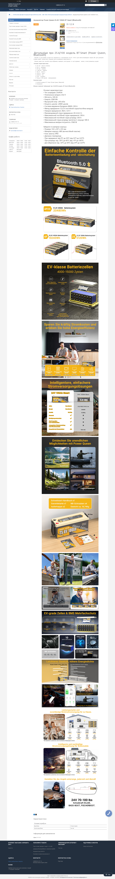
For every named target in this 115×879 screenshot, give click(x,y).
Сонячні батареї (13, 35)
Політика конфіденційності (80, 877)
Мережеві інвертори (14, 48)
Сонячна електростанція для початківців (57, 9)
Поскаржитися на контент (66, 877)
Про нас (36, 9)
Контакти (29, 9)
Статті (11, 73)
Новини (11, 70)
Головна (11, 9)
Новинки (42, 9)
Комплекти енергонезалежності (17, 32)
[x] (36, 814)
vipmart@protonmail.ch (16, 130)
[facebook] (34, 814)
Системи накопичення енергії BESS (18, 29)
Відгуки (11, 82)
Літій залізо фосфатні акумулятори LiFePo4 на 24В (27, 14)
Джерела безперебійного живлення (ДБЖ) (44, 848)
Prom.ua (66, 875)
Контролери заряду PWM (15, 45)
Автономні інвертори (14, 51)
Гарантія (10, 848)
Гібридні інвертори (14, 54)
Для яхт (11, 63)
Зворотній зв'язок (88, 846)
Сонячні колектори (14, 57)
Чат (109, 874)
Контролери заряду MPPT (16, 42)
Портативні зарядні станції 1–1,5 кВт (43, 846)
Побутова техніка (13, 67)
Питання (11, 85)
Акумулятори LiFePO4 (38, 851)
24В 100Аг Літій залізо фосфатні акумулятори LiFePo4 (57, 14)
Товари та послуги (20, 9)
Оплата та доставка (14, 76)
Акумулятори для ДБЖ (15, 38)
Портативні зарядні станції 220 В (17, 26)
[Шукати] (105, 5)
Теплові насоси (13, 60)
